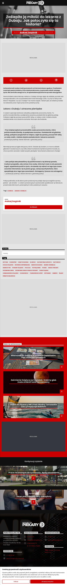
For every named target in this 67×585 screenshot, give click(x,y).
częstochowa (23, 262)
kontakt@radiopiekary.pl (34, 540)
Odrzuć (16, 581)
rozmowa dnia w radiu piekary (26, 270)
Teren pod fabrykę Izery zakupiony (34, 496)
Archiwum (33, 207)
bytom (5, 262)
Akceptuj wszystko (47, 581)
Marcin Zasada (36, 265)
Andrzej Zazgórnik (28, 32)
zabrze (55, 273)
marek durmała (49, 265)
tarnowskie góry (36, 273)
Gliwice (10, 191)
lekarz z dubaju (20, 191)
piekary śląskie (17, 267)
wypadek (47, 273)
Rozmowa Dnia (8, 270)
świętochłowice (9, 276)
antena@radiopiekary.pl (55, 540)
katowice (56, 262)
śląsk (61, 273)
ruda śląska (44, 270)
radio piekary (53, 267)
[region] (33, 576)
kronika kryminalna (22, 265)
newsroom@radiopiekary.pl (15, 558)
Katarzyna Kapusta (44, 262)
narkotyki (7, 267)
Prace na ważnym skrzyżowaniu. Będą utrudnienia (33, 472)
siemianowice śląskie (10, 273)
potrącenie (36, 267)
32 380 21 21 (30, 537)
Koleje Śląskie (8, 265)
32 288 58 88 (10, 555)
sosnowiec (24, 273)
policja (27, 267)
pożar (44, 267)
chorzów (13, 262)
